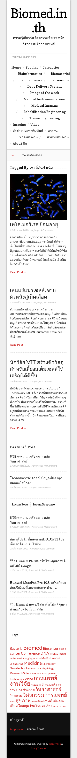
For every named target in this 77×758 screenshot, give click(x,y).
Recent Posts (20, 504)
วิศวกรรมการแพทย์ (45, 695)
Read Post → (18, 272)
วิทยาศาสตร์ (48, 689)
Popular (32, 67)
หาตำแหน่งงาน (58, 137)
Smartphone (48, 673)
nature (36, 668)
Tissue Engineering (44, 118)
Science (28, 673)
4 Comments (47, 230)
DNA (44, 653)
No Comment (50, 302)
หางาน (52, 131)
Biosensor (50, 648)
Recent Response (44, 504)
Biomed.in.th (38, 20)
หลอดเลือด (37, 701)
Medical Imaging (44, 105)
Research (16, 673)
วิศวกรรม (16, 695)
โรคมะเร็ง (43, 706)
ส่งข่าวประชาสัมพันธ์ (28, 131)
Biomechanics (32, 80)
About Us (20, 143)
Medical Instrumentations (45, 99)
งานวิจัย (20, 683)
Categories (51, 67)
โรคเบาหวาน (58, 706)
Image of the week (44, 93)
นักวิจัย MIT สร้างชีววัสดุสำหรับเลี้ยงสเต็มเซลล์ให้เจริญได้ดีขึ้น (37, 369)
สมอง (12, 701)
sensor (37, 673)
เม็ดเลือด (58, 701)
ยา (59, 684)
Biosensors (60, 80)
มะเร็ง (53, 684)
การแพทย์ (45, 678)
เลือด (14, 706)
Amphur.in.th (18, 729)
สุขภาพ (23, 700)
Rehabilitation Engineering (45, 112)
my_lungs (34, 230)
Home (16, 67)
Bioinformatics (30, 74)
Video (34, 124)
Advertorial (37, 465)
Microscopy (49, 663)
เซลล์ (47, 700)
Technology (17, 679)
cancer (15, 653)
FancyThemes (38, 748)
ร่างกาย (29, 690)
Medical (46, 658)
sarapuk (34, 381)
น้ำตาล (45, 685)
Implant (37, 658)
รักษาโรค (16, 690)
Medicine (33, 663)
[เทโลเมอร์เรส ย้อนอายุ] (38, 218)
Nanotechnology (21, 668)
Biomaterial (60, 74)
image (54, 653)
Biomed (33, 647)
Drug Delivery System (44, 86)
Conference (30, 653)
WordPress (55, 743)
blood (62, 648)
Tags (15, 634)
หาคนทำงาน (28, 137)
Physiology (48, 668)
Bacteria (16, 648)
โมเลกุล (23, 706)
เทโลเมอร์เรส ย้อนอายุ (34, 224)
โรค (32, 706)
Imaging (19, 124)
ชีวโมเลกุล (36, 685)
